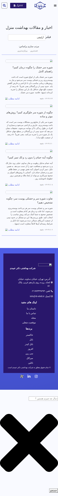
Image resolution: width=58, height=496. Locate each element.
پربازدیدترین (22, 51)
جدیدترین (34, 51)
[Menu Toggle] (55, 5)
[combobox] (43, 398)
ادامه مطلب (13, 98)
